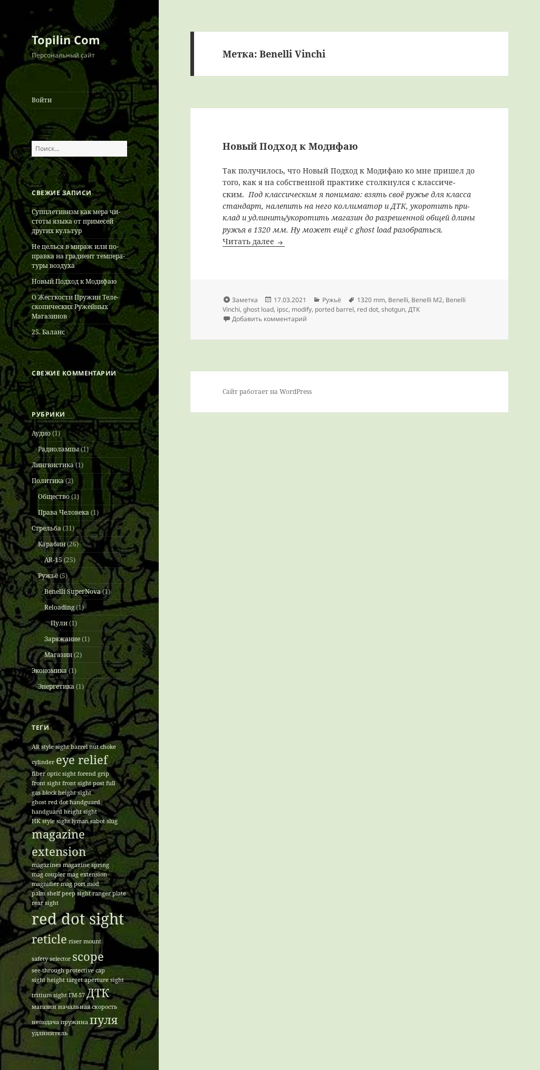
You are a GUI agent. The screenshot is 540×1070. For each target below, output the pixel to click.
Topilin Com (66, 39)
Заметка (245, 299)
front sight (46, 783)
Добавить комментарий (269, 318)
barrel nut (85, 746)
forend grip (93, 773)
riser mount (85, 941)
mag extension (87, 874)
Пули (59, 623)
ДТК (97, 992)
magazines (46, 865)
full (110, 783)
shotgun (393, 309)
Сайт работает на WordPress (267, 391)
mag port (73, 884)
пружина (74, 1022)
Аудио (41, 433)
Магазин (58, 654)
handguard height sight (64, 811)
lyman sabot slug (95, 821)
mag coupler (48, 874)
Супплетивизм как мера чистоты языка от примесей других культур (76, 221)
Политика (48, 480)
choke (108, 746)
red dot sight (78, 918)
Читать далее (254, 241)
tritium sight (49, 995)
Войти (42, 99)
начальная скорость (88, 1006)
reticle (49, 939)
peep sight (76, 893)
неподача (45, 1022)
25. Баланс (48, 331)
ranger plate (109, 893)
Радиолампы (58, 449)
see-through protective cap (68, 970)
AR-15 (53, 559)
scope (88, 956)
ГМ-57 (77, 995)
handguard (85, 802)
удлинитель (50, 1033)
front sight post (83, 783)
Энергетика (56, 686)
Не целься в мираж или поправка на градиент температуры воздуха (78, 256)
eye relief (82, 759)
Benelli (398, 299)
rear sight (45, 903)
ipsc (282, 309)
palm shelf (46, 893)
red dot (367, 309)
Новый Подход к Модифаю (74, 281)
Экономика (49, 670)
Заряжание (62, 638)
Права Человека (63, 512)
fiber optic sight (54, 773)
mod (93, 884)
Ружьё (48, 575)
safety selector (51, 958)
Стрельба (46, 528)
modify (302, 309)
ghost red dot (50, 802)
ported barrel (334, 309)
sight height (48, 980)
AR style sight (50, 746)
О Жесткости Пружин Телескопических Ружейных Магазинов (75, 307)
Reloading (59, 607)
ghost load (258, 309)
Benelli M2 (426, 299)
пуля (104, 1019)
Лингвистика (53, 464)
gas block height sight (61, 792)
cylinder (43, 762)
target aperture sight (95, 980)
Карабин (51, 543)
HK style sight (51, 821)
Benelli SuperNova (72, 591)
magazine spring (86, 865)
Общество (54, 496)
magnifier (45, 884)
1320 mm (371, 299)
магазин (44, 1006)
